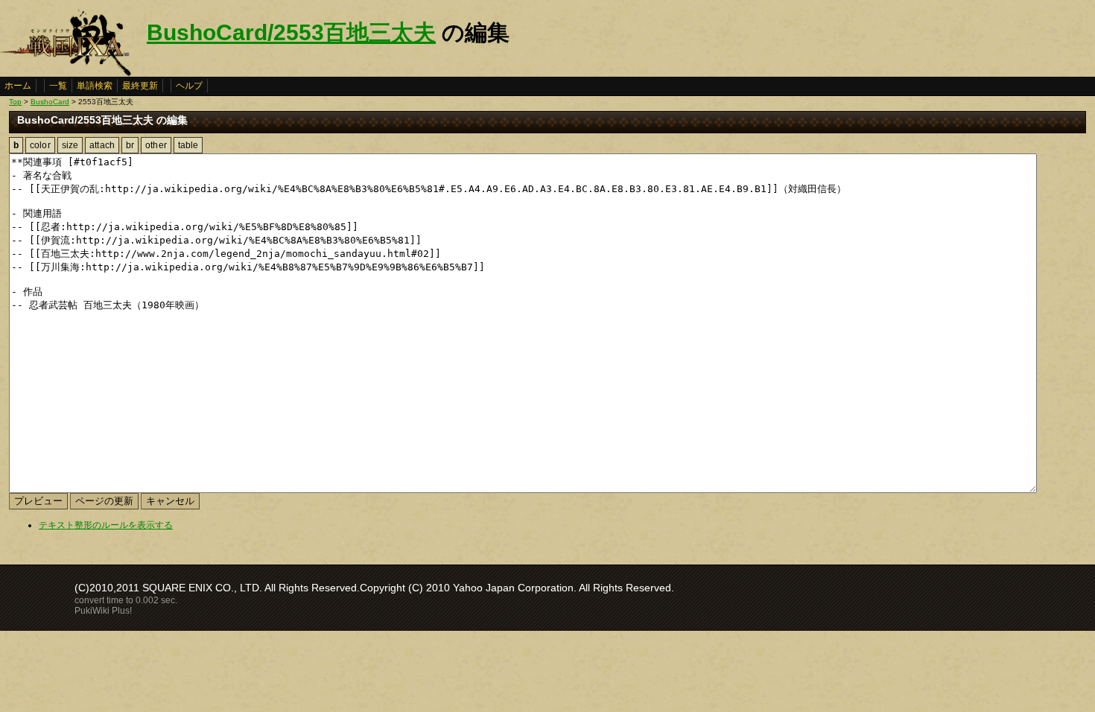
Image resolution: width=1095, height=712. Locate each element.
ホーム (17, 85)
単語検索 (94, 85)
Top (15, 102)
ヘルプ (189, 85)
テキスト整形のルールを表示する (106, 525)
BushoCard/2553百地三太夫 (291, 32)
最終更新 (140, 85)
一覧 (58, 85)
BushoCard (50, 102)
